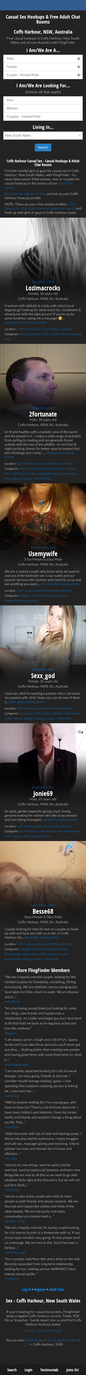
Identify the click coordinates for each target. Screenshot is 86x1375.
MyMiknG (13, 1002)
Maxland (12, 1127)
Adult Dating (35, 1340)
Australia (66, 329)
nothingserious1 (17, 1064)
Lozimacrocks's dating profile (25, 322)
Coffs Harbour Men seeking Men (59, 831)
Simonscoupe (15, 1252)
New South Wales (48, 329)
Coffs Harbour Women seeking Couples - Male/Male (38, 718)
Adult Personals (29, 468)
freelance (12, 1279)
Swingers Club (28, 595)
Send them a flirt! (43, 547)
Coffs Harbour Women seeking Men (57, 713)
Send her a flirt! (43, 282)
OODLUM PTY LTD (49, 1331)
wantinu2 (12, 1096)
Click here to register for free (25, 194)
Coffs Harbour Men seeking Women (35, 473)
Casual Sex (26, 713)
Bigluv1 (11, 1033)
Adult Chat (56, 1289)
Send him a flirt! (43, 408)
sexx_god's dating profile (27, 702)
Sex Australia (56, 1340)
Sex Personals (28, 831)
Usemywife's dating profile (60, 584)
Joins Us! (72, 1369)
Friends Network (30, 334)
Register (40, 1289)
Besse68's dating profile (42, 937)
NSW (73, 1340)
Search (12, 1369)
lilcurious (12, 1190)
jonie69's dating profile (60, 819)
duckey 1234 (15, 1221)
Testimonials (49, 1369)
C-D (26, 1344)
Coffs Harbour (26, 329)
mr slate (11, 1158)
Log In (26, 1289)
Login (28, 1369)
